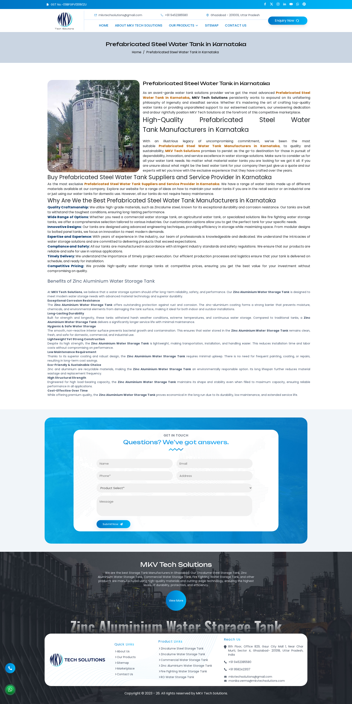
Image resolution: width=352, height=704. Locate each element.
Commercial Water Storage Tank (184, 660)
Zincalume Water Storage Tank (183, 654)
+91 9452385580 (176, 15)
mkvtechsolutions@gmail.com (120, 15)
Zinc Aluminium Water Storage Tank (186, 666)
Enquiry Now (284, 20)
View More (176, 601)
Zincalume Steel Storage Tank (182, 648)
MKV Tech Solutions (205, 112)
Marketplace (126, 668)
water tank (184, 92)
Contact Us (235, 25)
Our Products (181, 25)
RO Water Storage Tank (177, 677)
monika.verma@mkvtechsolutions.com (257, 681)
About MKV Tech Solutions (138, 25)
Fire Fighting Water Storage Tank (184, 671)
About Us (123, 651)
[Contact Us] (10, 665)
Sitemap (211, 25)
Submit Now (110, 524)
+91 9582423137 (239, 669)
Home (103, 25)
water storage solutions (244, 155)
